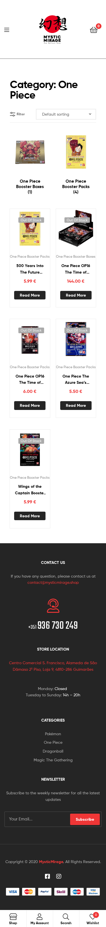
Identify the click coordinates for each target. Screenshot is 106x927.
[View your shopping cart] (94, 29)
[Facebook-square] (47, 876)
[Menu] (8, 29)
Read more (30, 295)
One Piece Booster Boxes (76, 256)
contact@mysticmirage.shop (53, 582)
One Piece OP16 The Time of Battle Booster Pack (30, 380)
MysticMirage (51, 861)
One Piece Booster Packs (30, 256)
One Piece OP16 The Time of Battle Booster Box (75, 269)
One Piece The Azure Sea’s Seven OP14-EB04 (75, 380)
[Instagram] (59, 876)
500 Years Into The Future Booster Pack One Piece (30, 269)
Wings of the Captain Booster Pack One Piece (30, 490)
